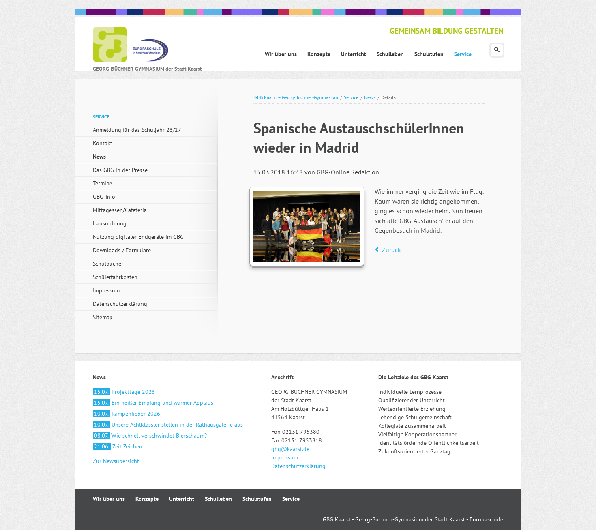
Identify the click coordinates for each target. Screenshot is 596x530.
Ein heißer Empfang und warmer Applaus (153, 402)
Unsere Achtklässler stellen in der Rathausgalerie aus (168, 424)
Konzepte (147, 498)
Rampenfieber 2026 (127, 413)
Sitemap (103, 317)
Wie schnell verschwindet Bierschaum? (150, 435)
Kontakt (102, 143)
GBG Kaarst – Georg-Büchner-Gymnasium (296, 97)
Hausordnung (109, 223)
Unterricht (181, 498)
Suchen (497, 50)
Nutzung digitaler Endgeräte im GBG (138, 236)
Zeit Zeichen (118, 446)
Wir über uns (109, 498)
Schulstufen (257, 498)
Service (351, 97)
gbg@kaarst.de (290, 449)
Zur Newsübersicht (116, 461)
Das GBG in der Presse (120, 170)
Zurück (391, 250)
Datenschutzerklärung (120, 303)
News (369, 97)
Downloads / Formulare (122, 250)
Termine (102, 183)
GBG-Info (104, 196)
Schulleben (218, 498)
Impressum (106, 290)
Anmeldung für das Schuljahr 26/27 (137, 129)
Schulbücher (108, 263)
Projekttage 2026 (124, 391)
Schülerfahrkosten (115, 277)
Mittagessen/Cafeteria (120, 210)
